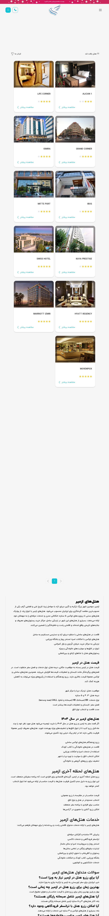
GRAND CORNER (84, 148)
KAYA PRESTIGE (84, 258)
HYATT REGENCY (83, 313)
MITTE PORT (44, 203)
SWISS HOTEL (44, 258)
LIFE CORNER (44, 93)
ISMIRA (47, 148)
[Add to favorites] (60, 93)
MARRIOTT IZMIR (42, 313)
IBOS (89, 203)
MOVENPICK (86, 368)
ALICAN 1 (87, 93)
